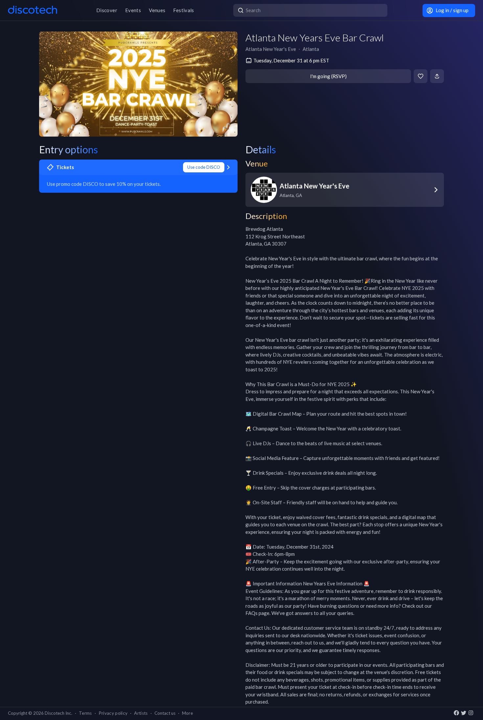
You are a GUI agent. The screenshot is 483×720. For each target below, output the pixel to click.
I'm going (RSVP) (328, 76)
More (187, 713)
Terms (85, 713)
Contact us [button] (164, 713)
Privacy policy (113, 713)
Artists (141, 713)
